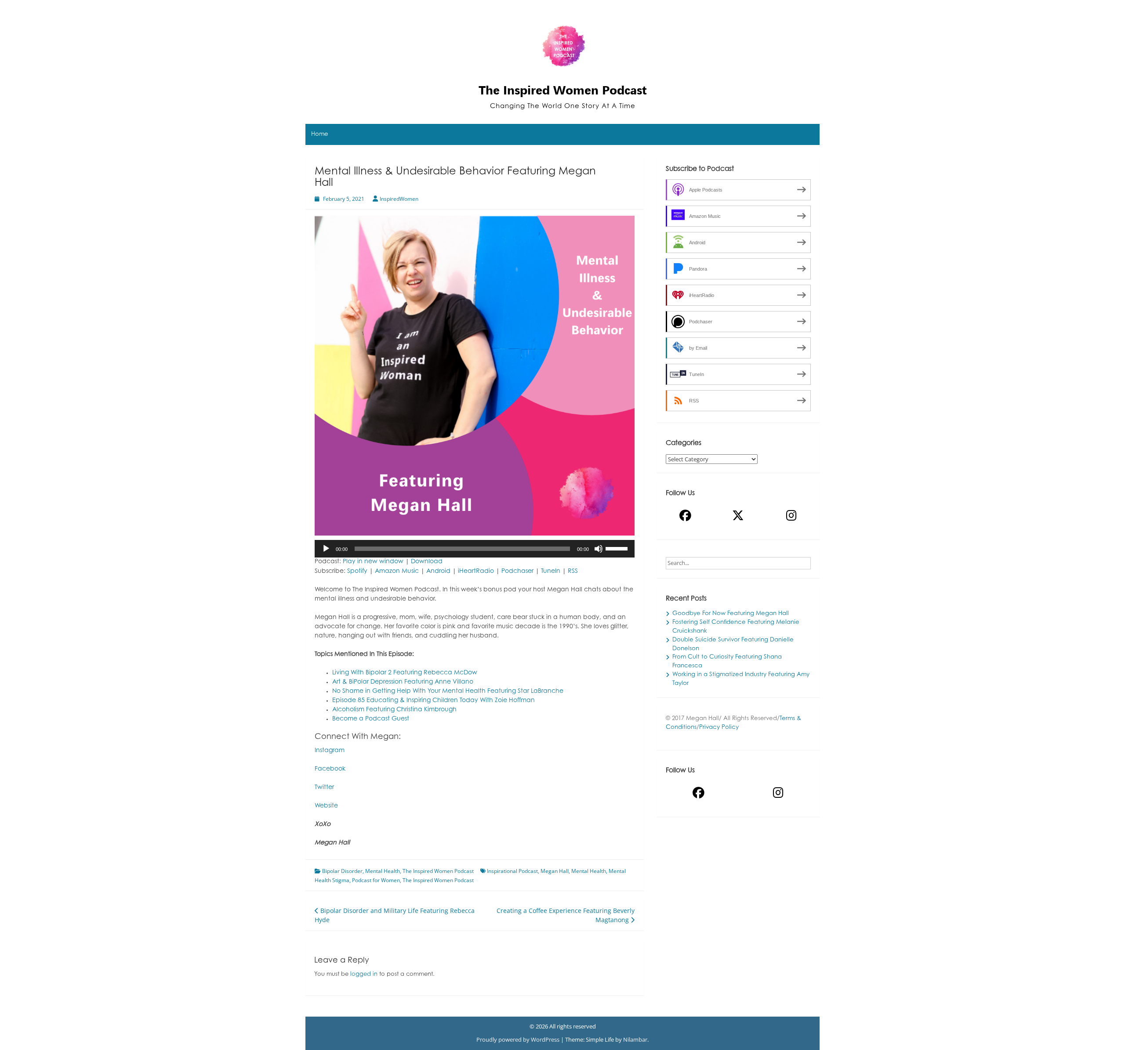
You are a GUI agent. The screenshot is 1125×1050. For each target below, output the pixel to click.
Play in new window (373, 562)
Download (427, 562)
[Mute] (598, 548)
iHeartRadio (476, 571)
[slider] (618, 548)
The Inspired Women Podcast (563, 90)
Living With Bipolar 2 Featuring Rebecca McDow (404, 673)
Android (438, 571)
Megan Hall (555, 871)
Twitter (324, 788)
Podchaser (517, 571)
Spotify (357, 571)
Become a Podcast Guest (370, 719)
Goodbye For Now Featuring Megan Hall (730, 614)
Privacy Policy (719, 727)
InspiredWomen (399, 199)
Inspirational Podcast (512, 871)
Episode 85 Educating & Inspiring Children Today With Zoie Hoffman (433, 701)
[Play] (326, 548)
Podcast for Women (376, 880)
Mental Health (382, 871)
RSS (573, 571)
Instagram (330, 751)
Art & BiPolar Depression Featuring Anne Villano (402, 682)
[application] (475, 549)
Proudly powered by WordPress (518, 1039)
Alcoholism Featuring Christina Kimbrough (394, 710)
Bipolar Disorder (342, 871)
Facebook (330, 769)
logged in (363, 974)
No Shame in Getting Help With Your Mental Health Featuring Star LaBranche (447, 691)
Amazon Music (397, 571)
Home (319, 134)
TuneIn (550, 571)
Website (326, 806)
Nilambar (635, 1039)
